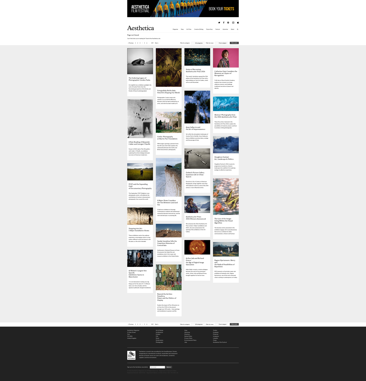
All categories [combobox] (199, 43)
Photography (159, 342)
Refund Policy (188, 336)
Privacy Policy (188, 338)
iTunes (215, 340)
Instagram (216, 336)
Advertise (225, 29)
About (232, 29)
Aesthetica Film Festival (220, 342)
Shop (182, 29)
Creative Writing (198, 29)
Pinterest (215, 334)
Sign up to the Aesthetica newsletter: (137, 367)
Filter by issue (216, 43)
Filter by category (191, 43)
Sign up (169, 367)
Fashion (158, 334)
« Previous (131, 43)
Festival (218, 29)
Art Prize (188, 29)
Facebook (215, 332)
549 (152, 43)
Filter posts (234, 43)
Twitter (215, 330)
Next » (157, 43)
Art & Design (159, 330)
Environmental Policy (190, 340)
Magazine (175, 29)
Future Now (209, 29)
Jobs (185, 342)
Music (157, 338)
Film (157, 336)
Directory (187, 334)
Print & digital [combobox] (222, 43)
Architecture (159, 332)
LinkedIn (215, 338)
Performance (159, 340)
